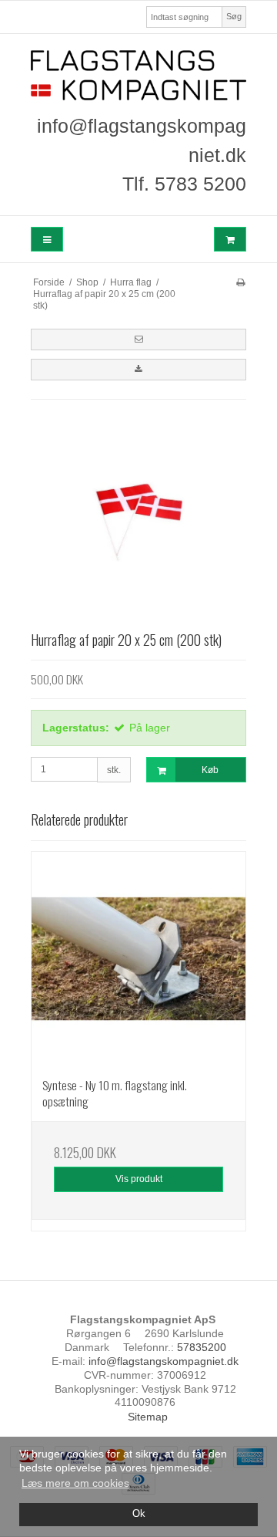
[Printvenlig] (240, 282)
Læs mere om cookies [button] (75, 1483)
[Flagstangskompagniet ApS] (138, 75)
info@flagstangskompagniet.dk (163, 1361)
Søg (234, 16)
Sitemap (148, 1416)
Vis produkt (138, 1179)
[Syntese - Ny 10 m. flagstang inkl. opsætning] (138, 959)
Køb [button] (210, 770)
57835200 (201, 1347)
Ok (138, 1513)
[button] (138, 339)
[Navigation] (47, 239)
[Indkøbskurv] (230, 239)
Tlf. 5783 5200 (184, 183)
